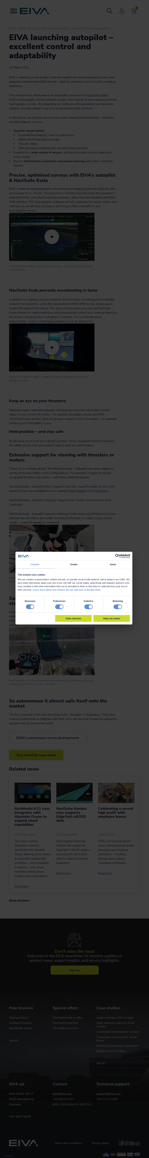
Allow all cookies (111, 618)
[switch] (59, 606)
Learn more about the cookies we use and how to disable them (66, 590)
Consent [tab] (35, 564)
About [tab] (113, 564)
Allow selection (73, 618)
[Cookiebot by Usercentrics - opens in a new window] (117, 556)
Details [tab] (73, 564)
